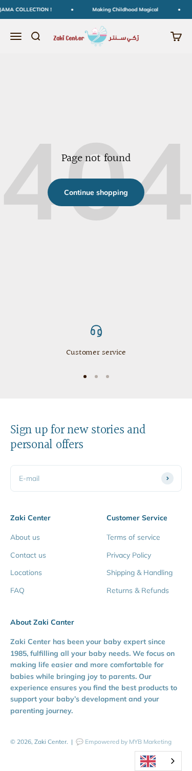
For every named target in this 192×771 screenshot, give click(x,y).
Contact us (28, 555)
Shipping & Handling (139, 572)
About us (25, 537)
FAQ (17, 590)
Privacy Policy (128, 555)
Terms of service (133, 537)
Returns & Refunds (137, 590)
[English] (158, 761)
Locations (26, 572)
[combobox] (158, 761)
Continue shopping (96, 192)
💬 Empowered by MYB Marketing (124, 741)
